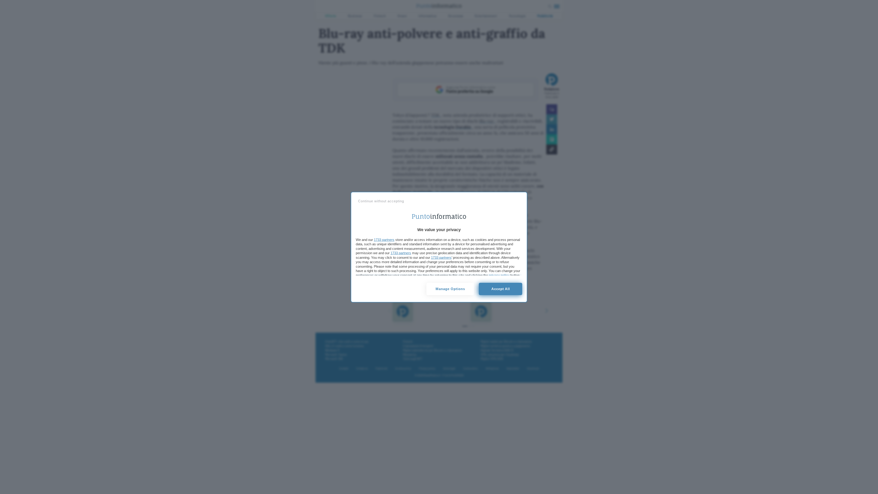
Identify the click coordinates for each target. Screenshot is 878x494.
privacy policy (499, 275)
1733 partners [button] (384, 240)
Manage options (450, 289)
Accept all (500, 289)
